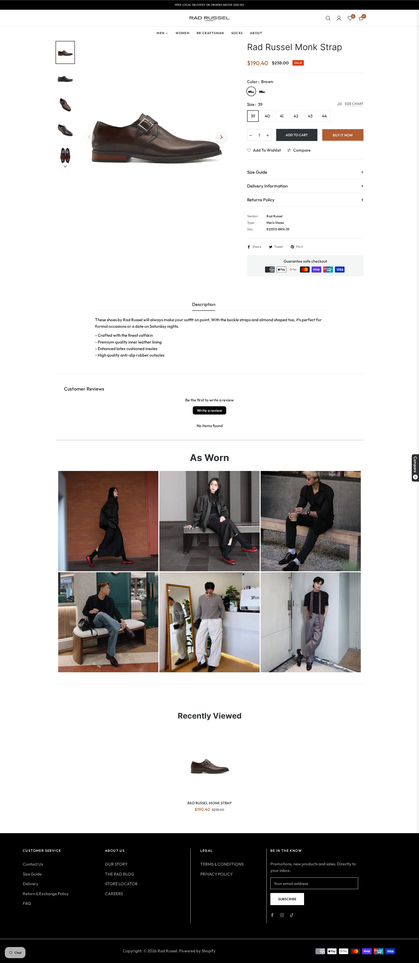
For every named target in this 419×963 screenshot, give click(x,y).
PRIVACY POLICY (216, 874)
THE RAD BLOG (119, 874)
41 (281, 115)
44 (324, 115)
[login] (339, 18)
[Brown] (251, 91)
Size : (255, 104)
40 (267, 115)
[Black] (262, 91)
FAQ (27, 903)
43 (310, 115)
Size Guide (32, 874)
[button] (328, 18)
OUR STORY (116, 864)
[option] (155, 133)
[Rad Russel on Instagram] (282, 914)
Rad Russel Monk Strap (209, 803)
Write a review (209, 410)
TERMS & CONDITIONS (221, 864)
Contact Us (33, 864)
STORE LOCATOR (121, 883)
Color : (260, 81)
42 (296, 115)
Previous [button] (89, 137)
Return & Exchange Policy (46, 893)
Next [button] (221, 137)
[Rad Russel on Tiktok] (292, 914)
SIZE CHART (354, 104)
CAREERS (114, 893)
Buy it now (343, 135)
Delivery (30, 883)
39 (253, 115)
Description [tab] (203, 304)
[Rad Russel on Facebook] (272, 914)
